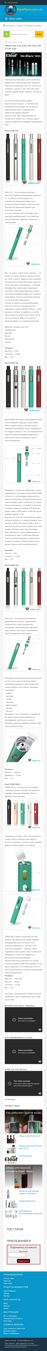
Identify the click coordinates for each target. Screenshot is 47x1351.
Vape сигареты (12, 1299)
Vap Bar (7, 1296)
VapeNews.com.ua (24, 10)
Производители (13, 1274)
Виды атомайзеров (11, 1333)
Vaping (6, 1293)
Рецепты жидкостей (16, 1287)
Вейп (6, 1303)
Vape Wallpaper (10, 1291)
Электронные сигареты (13, 1318)
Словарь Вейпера (14, 1324)
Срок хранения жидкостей (14, 1328)
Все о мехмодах (10, 1316)
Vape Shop (8, 1283)
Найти (39, 34)
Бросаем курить (10, 1331)
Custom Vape (9, 1278)
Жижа (6, 1308)
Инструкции (11, 1312)
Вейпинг (7, 1306)
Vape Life (7, 1281)
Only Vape (8, 1321)
